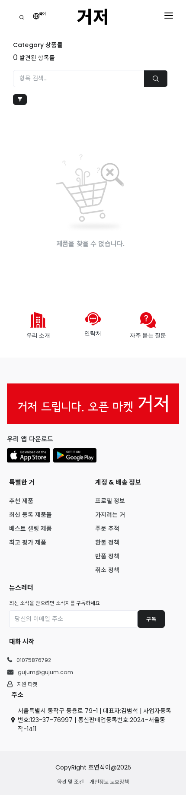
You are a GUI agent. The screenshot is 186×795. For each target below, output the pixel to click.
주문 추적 (107, 528)
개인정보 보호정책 (109, 781)
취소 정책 (107, 570)
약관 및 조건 (70, 781)
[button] (28, 455)
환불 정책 (107, 542)
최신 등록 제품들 (30, 514)
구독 (151, 619)
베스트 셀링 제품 (30, 528)
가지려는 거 (110, 514)
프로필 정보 (110, 501)
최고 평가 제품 (27, 542)
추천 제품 (21, 501)
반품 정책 (107, 556)
